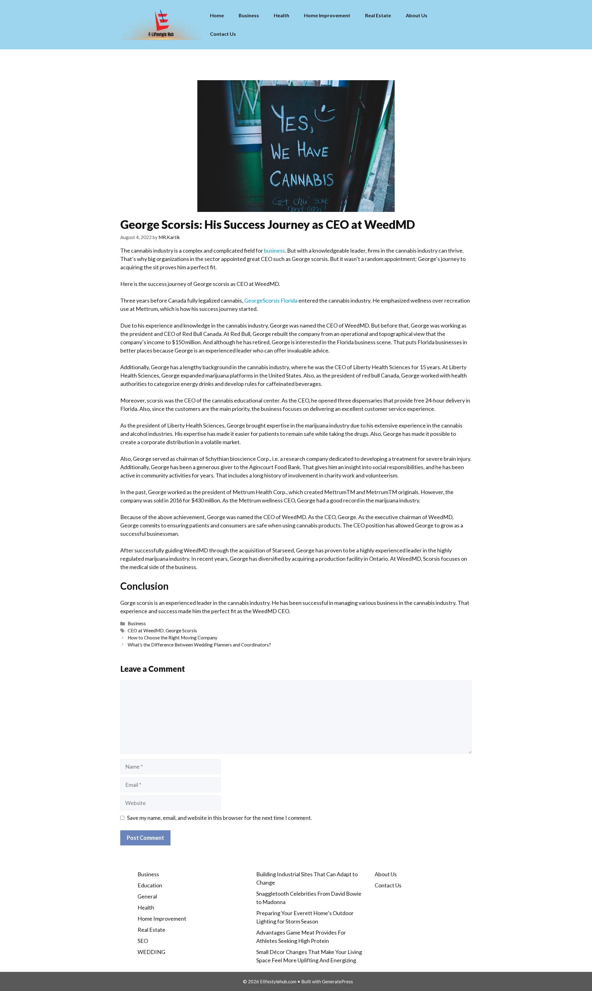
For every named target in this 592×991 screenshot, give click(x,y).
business (274, 250)
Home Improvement (327, 15)
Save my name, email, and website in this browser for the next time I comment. (219, 817)
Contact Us (223, 34)
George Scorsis (181, 630)
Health (281, 15)
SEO (143, 940)
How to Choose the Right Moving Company (172, 637)
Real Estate (378, 15)
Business (249, 15)
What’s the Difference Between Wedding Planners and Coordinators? (199, 644)
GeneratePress (337, 981)
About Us (416, 15)
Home (217, 15)
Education (150, 885)
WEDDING (151, 951)
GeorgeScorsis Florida (271, 300)
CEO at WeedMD (146, 630)
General (147, 896)
